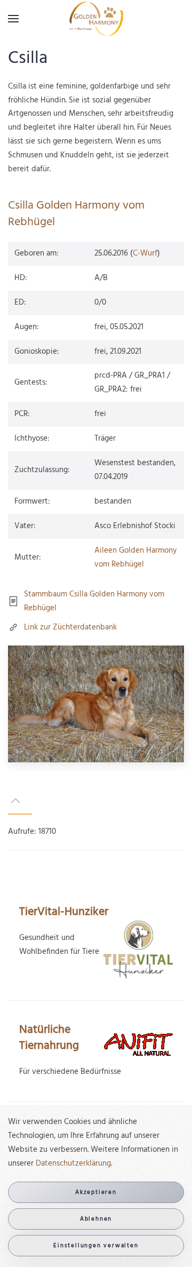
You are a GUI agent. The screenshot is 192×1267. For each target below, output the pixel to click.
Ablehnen (96, 1219)
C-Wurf (145, 253)
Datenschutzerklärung (73, 1163)
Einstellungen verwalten (95, 1245)
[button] (13, 18)
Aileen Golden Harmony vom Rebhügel (135, 557)
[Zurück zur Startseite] (96, 18)
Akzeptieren (96, 1192)
